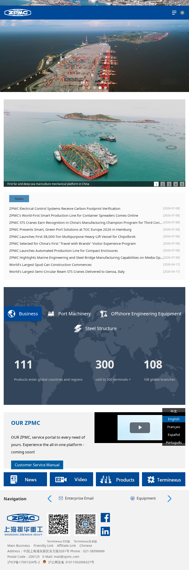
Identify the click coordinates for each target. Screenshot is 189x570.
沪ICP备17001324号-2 (23, 562)
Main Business (18, 545)
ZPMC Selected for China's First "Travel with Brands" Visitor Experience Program (72, 243)
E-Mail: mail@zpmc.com (60, 556)
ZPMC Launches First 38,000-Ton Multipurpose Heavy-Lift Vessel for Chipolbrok (72, 236)
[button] (83, 87)
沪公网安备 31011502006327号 (71, 562)
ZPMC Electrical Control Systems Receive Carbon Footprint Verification (64, 208)
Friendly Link (43, 545)
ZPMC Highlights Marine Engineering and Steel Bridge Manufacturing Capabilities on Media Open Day (86, 257)
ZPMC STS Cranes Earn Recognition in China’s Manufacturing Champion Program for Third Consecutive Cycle (86, 222)
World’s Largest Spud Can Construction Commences (50, 264)
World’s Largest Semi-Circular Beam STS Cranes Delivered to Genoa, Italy (67, 271)
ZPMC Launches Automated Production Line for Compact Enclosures (63, 250)
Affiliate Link (66, 545)
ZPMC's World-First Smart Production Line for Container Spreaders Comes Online (73, 215)
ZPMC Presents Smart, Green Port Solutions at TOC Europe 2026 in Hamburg (70, 229)
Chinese (86, 545)
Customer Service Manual (37, 464)
